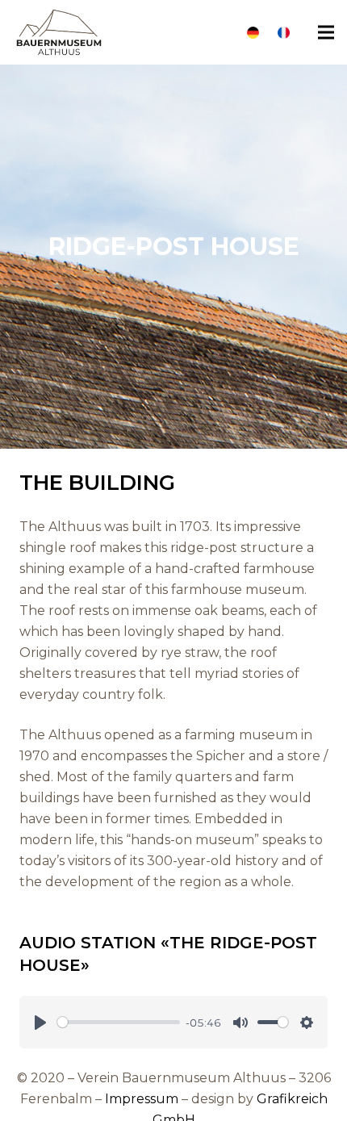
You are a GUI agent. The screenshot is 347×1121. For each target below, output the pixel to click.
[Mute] (240, 1022)
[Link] (253, 33)
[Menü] (326, 32)
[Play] (40, 1022)
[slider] (118, 1022)
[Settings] (307, 1022)
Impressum (141, 1098)
